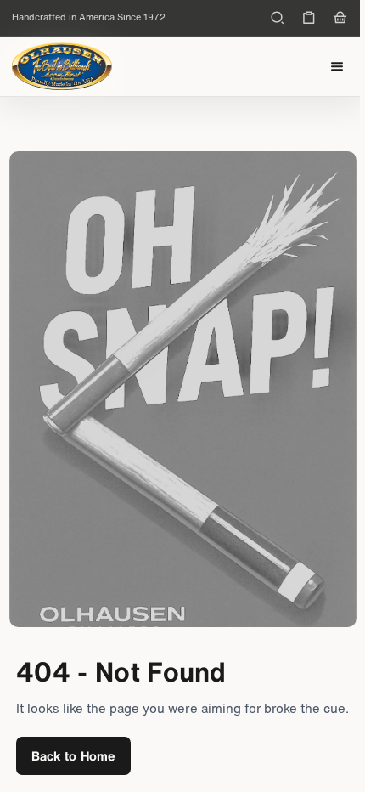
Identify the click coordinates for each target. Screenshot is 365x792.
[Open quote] (309, 17)
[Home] (62, 66)
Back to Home (73, 755)
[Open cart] (340, 17)
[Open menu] (337, 66)
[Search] (277, 17)
